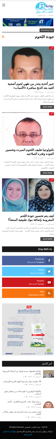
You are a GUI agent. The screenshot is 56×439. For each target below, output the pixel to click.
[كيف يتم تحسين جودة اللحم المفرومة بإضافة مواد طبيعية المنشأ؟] (28, 195)
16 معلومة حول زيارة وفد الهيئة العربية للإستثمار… (21, 381)
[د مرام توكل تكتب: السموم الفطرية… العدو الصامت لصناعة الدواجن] (48, 404)
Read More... (47, 107)
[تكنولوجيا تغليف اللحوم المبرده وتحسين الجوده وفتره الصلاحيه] (28, 129)
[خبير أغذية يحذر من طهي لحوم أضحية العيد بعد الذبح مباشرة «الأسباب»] (28, 63)
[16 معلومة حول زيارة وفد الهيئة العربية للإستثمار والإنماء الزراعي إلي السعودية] (48, 384)
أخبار (51, 48)
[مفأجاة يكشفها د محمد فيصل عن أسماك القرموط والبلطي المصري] (48, 374)
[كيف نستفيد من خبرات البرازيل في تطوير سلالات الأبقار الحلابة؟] (48, 414)
